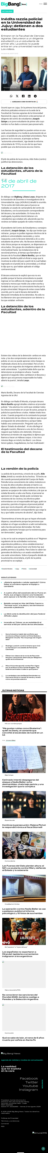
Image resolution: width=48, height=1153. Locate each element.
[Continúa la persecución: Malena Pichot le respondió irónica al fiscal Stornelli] (24, 804)
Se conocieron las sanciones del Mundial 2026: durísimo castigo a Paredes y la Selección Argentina (20, 997)
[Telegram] (35, 96)
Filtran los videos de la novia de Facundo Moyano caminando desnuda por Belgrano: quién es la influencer (24, 657)
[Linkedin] (29, 96)
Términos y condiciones (10, 1121)
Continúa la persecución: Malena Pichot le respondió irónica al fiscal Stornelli (24, 826)
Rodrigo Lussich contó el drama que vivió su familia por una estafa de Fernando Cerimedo (23, 647)
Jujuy (17, 569)
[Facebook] (23, 96)
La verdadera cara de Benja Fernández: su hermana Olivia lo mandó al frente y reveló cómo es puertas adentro (23, 677)
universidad (33, 569)
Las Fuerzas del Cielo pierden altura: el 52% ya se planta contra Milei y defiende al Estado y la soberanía (24, 868)
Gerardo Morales (7, 569)
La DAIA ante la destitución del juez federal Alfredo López (24, 615)
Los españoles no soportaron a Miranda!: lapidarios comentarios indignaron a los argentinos (20, 954)
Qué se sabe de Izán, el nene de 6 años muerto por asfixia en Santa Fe (23, 1039)
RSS (2, 1126)
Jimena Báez (10, 740)
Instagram (28, 1090)
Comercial (5, 1123)
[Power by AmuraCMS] (39, 1133)
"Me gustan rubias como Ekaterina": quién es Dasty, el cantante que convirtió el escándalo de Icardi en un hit (22, 732)
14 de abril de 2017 (19, 183)
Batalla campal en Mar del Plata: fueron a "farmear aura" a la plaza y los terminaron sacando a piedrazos (24, 605)
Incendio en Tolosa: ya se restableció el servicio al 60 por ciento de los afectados (23, 623)
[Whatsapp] (11, 96)
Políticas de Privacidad (9, 1118)
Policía (24, 569)
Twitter (31, 1082)
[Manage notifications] (43, 1148)
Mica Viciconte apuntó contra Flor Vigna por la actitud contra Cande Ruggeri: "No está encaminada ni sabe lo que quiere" (22, 667)
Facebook (29, 1078)
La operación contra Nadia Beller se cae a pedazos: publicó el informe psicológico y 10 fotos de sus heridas (24, 911)
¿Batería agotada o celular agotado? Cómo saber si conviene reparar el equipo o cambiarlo (25, 584)
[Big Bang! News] (14, 4)
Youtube (30, 1086)
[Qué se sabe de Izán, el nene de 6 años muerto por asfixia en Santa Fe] (24, 1017)
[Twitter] (17, 96)
